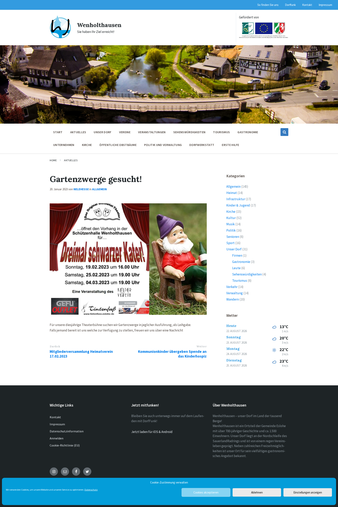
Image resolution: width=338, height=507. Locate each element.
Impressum (57, 424)
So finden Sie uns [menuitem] (268, 5)
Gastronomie (241, 262)
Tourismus (239, 280)
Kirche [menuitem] (87, 145)
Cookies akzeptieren (205, 492)
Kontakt (55, 417)
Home (53, 160)
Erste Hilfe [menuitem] (230, 145)
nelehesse (81, 189)
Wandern (232, 299)
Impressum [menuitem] (325, 5)
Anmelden (56, 438)
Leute (236, 268)
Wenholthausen (99, 25)
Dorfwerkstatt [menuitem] (201, 145)
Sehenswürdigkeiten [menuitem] (189, 132)
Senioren (232, 236)
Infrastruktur (235, 199)
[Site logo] (60, 37)
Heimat (231, 193)
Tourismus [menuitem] (221, 132)
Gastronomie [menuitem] (247, 132)
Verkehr (231, 287)
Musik (230, 224)
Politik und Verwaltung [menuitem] (163, 145)
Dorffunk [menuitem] (290, 5)
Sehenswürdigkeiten (247, 274)
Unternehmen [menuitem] (63, 145)
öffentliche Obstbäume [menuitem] (118, 145)
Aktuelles (71, 160)
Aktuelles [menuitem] (78, 132)
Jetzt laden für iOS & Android (152, 432)
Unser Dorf (234, 249)
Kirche (230, 211)
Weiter (201, 346)
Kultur (231, 218)
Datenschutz (91, 489)
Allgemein (99, 189)
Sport (230, 243)
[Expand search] (284, 132)
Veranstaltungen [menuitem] (152, 132)
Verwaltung (234, 293)
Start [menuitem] (58, 132)
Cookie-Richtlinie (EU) (65, 445)
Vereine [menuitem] (124, 132)
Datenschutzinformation (67, 431)
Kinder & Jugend (238, 205)
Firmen (237, 255)
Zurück (55, 346)
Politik (231, 230)
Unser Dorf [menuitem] (102, 132)
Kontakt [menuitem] (307, 5)
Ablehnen (257, 492)
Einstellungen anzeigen (307, 492)
